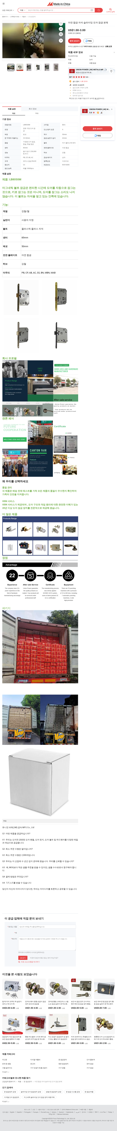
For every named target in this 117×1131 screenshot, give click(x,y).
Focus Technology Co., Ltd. (61, 1118)
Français (35, 1112)
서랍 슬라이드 (7, 1068)
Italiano (54, 1112)
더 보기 (5, 1072)
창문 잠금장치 (63, 1064)
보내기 (23, 958)
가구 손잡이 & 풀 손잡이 (38, 1068)
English (12, 1112)
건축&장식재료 (14, 16)
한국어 (84, 1112)
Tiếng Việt (52, 1114)
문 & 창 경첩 (6, 1064)
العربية (78, 1112)
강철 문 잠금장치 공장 (53, 1092)
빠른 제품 (83, 1109)
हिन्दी (96, 1112)
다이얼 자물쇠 (35, 1059)
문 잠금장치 (32, 16)
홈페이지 (5, 16)
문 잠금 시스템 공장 (73, 1092)
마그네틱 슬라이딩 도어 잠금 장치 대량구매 (39, 1097)
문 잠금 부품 (89, 1092)
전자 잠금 (90, 1064)
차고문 (4, 1059)
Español (19, 1112)
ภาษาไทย (103, 1112)
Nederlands (69, 1112)
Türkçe (110, 1112)
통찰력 (91, 1109)
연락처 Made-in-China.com (70, 1109)
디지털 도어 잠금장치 (11, 1097)
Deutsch (61, 1112)
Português (27, 1112)
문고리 (32, 1064)
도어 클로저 (91, 1059)
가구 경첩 (61, 1068)
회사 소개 (27, 1109)
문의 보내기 (74, 41)
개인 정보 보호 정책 (53, 1109)
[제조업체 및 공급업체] (58, 4)
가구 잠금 (90, 1068)
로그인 (97, 98)
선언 (33, 1109)
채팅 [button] (90, 41)
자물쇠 (24, 16)
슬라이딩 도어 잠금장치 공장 (31, 1092)
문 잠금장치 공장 (10, 1092)
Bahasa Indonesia (62, 1114)
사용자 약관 (41, 1109)
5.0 (90, 112)
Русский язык (45, 1112)
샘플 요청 (108, 46)
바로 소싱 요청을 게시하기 (29, 962)
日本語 (90, 1112)
